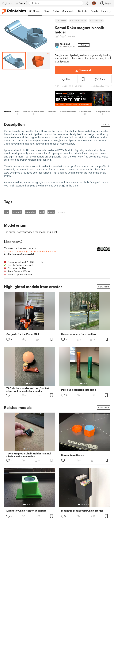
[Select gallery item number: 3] (32, 383)
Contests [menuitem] (82, 11)
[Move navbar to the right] (110, 11)
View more (103, 286)
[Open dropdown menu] (109, 27)
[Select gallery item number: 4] (32, 449)
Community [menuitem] (68, 11)
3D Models (62, 20)
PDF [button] (106, 124)
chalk (51, 212)
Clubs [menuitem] (56, 11)
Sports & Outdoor (79, 20)
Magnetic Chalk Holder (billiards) (26, 510)
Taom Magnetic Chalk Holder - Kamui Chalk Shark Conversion (28, 455)
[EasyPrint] (87, 3)
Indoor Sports (97, 20)
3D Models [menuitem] (34, 11)
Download (85, 69)
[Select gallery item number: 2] (85, 328)
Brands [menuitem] (94, 11)
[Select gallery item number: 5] (34, 449)
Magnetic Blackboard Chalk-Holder (82, 510)
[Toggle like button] (8, 339)
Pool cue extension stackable (78, 389)
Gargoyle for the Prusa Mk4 (22, 334)
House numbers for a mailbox (78, 334)
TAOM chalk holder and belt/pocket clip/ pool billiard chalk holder (27, 389)
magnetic (30, 212)
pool (41, 212)
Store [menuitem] (46, 11)
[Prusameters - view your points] (94, 3)
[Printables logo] (14, 11)
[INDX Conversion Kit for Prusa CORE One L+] (83, 98)
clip (6, 212)
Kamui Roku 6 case (72, 455)
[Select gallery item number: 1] (82, 328)
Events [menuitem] (104, 11)
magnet (17, 212)
